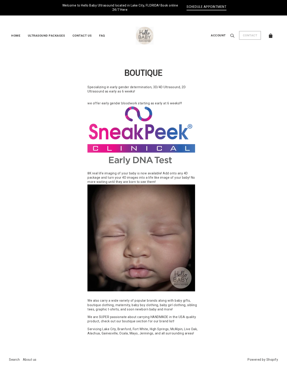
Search (14, 359)
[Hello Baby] (145, 35)
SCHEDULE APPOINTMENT (206, 7)
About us (30, 359)
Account (218, 35)
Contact (250, 35)
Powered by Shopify (263, 359)
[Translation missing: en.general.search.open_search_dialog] (232, 35)
